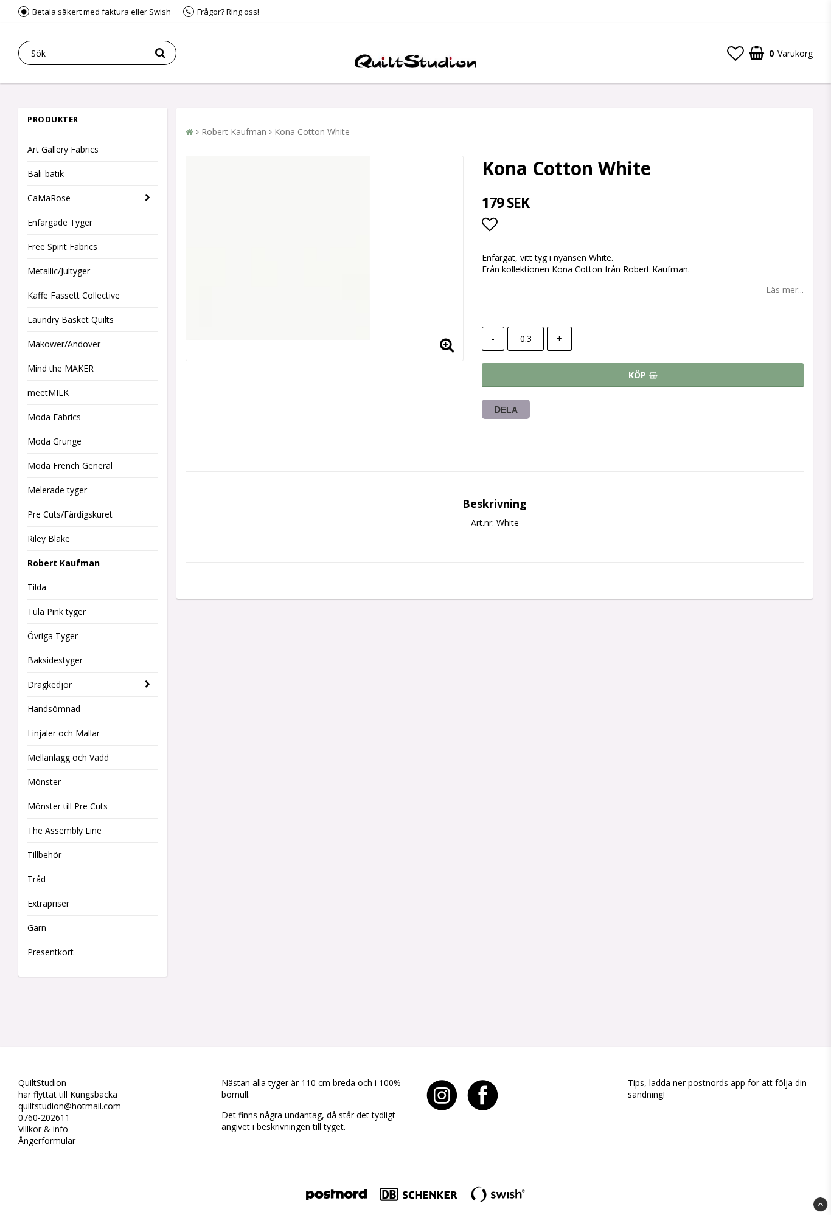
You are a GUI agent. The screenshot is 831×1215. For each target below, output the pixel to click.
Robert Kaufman (63, 563)
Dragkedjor (49, 684)
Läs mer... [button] (785, 290)
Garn (36, 927)
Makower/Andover (63, 344)
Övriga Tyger (52, 636)
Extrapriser (48, 903)
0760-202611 (44, 1117)
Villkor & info (43, 1129)
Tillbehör (44, 854)
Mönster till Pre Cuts (67, 806)
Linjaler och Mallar (63, 733)
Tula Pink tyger (56, 611)
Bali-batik (45, 173)
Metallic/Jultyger (58, 271)
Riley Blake (48, 538)
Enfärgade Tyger (59, 222)
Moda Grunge (54, 441)
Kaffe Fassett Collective (73, 295)
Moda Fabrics (54, 417)
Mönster (44, 782)
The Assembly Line (64, 830)
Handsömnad (53, 709)
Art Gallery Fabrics (63, 149)
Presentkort (50, 952)
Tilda (36, 587)
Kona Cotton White (312, 131)
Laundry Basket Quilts (70, 319)
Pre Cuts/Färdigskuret (70, 514)
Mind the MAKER (60, 368)
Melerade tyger (57, 490)
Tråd (36, 879)
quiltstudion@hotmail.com (69, 1106)
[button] (735, 53)
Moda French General (70, 465)
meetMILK (48, 392)
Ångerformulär (46, 1140)
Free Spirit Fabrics (62, 246)
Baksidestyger (55, 660)
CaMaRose (49, 198)
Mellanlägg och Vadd (68, 757)
